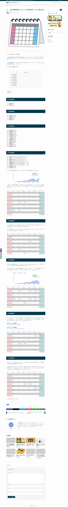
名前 (8, 484)
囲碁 (8, 404)
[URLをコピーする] (42, 409)
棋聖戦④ (19, 343)
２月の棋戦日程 (14, 83)
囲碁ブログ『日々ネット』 (13, 2)
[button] (9, 409)
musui (11, 428)
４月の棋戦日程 (14, 80)
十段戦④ (19, 249)
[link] (17, 428)
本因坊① (19, 202)
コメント (9, 472)
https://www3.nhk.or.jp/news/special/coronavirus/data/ (15, 328)
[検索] (61, 0)
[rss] (60, 0)
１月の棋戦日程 (14, 85)
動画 (24, 158)
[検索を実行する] (61, 10)
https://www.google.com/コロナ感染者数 (13, 324)
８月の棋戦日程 (14, 74)
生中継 (28, 162)
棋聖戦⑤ (30, 291)
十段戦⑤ (24, 253)
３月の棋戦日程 (14, 82)
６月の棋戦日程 (14, 77)
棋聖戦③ (35, 335)
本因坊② (14, 210)
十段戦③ (30, 241)
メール (9, 488)
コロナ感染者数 (10, 62)
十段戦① (19, 291)
